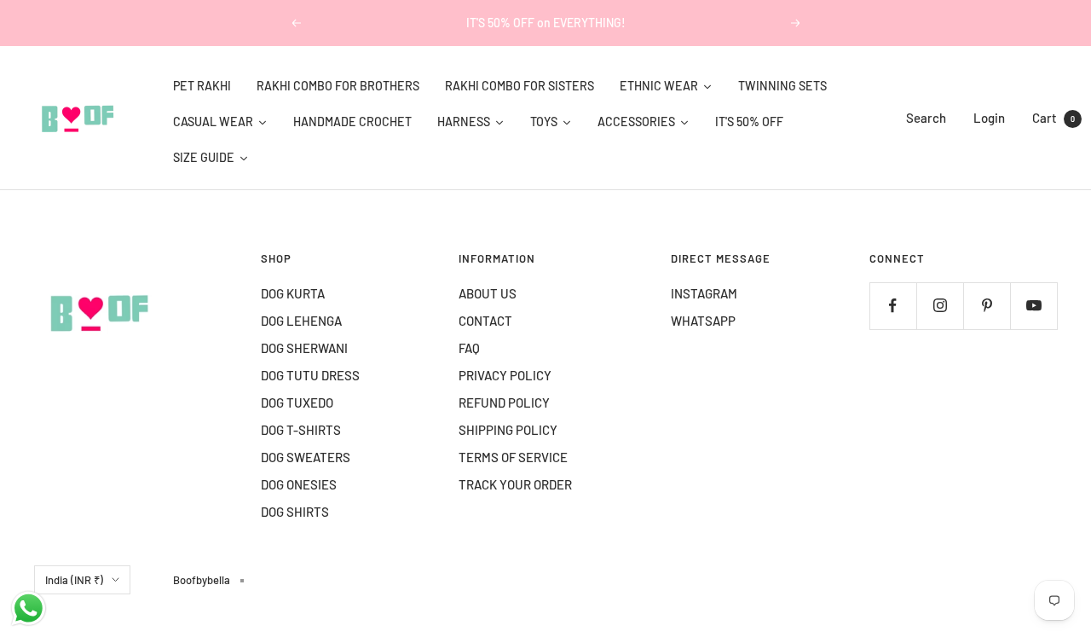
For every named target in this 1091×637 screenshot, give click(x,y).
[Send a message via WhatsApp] (29, 608)
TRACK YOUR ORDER (515, 484)
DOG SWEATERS (305, 457)
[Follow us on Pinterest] (986, 305)
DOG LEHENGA (301, 320)
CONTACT (485, 320)
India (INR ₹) (74, 580)
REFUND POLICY (504, 402)
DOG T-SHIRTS (301, 429)
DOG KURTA (293, 293)
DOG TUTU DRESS (310, 375)
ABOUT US (488, 293)
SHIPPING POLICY (508, 429)
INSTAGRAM (704, 293)
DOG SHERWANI (304, 348)
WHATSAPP (703, 320)
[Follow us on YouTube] (1033, 305)
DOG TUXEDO (297, 402)
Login (989, 117)
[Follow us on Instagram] (939, 305)
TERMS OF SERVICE (513, 457)
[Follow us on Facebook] (892, 305)
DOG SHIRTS (295, 511)
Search (926, 117)
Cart (1053, 117)
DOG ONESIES (299, 484)
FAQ (469, 348)
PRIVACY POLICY (505, 375)
